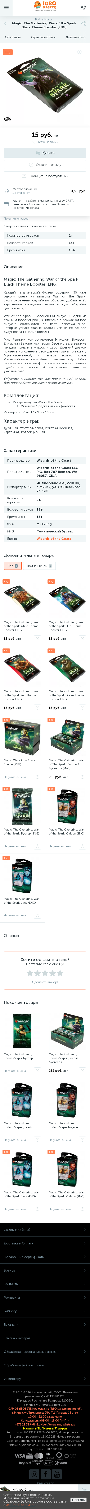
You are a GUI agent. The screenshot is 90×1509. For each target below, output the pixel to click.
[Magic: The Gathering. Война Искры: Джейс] (22, 1100)
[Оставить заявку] (37, 638)
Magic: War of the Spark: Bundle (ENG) (20, 762)
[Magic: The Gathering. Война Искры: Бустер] (22, 1031)
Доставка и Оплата (18, 1243)
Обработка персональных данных (30, 1352)
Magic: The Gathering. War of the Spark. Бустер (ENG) (21, 831)
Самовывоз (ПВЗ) (17, 1230)
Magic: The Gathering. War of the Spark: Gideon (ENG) (66, 831)
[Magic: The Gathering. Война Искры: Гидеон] (67, 1100)
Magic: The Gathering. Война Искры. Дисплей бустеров (64, 1058)
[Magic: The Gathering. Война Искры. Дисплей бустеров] (67, 1031)
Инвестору (12, 1379)
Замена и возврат (17, 1338)
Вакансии (11, 1325)
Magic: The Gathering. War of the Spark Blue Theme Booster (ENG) (66, 626)
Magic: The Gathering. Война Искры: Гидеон (63, 1125)
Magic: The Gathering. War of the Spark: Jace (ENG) (21, 900)
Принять (78, 1500)
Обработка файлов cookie (24, 1365)
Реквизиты (12, 1297)
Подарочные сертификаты (24, 1257)
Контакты (11, 1284)
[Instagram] (34, 1474)
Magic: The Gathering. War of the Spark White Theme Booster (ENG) (21, 626)
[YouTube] (57, 1474)
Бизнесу (10, 1311)
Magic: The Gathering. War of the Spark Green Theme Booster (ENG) (66, 695)
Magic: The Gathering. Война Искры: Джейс (18, 1125)
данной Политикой (20, 1505)
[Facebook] (46, 1474)
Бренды (9, 1270)
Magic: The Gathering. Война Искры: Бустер (18, 1056)
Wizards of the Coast (54, 539)
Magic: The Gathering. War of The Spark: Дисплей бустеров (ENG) (66, 764)
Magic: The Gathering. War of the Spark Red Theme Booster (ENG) (21, 695)
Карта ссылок (45, 1483)
